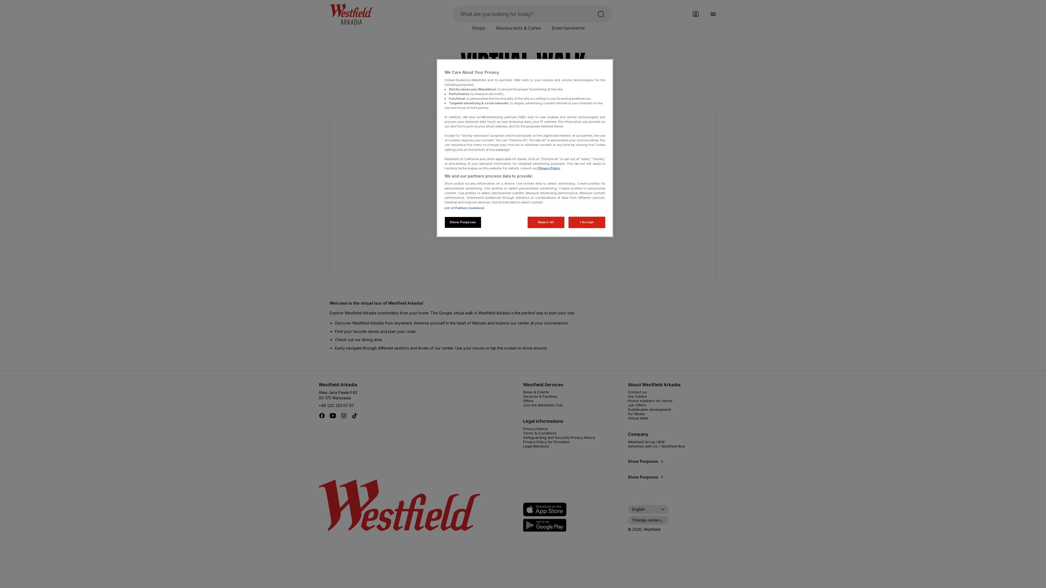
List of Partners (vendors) (464, 208)
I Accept (587, 222)
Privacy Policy (548, 168)
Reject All (546, 222)
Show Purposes (463, 222)
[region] (524, 148)
